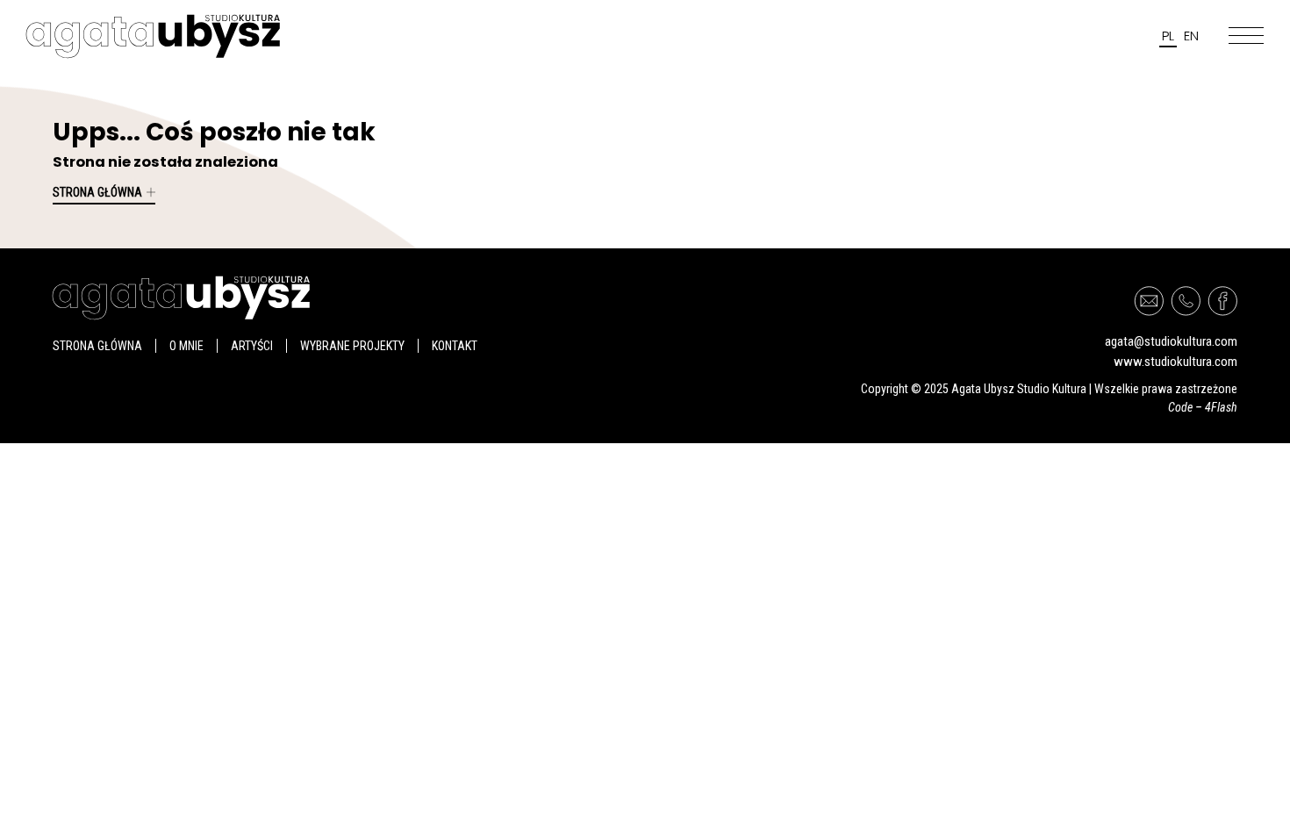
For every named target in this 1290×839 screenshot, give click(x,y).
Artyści (252, 346)
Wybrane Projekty (352, 346)
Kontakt (454, 346)
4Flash (1221, 407)
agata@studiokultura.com (1171, 341)
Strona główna (97, 192)
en (1191, 35)
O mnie (186, 346)
